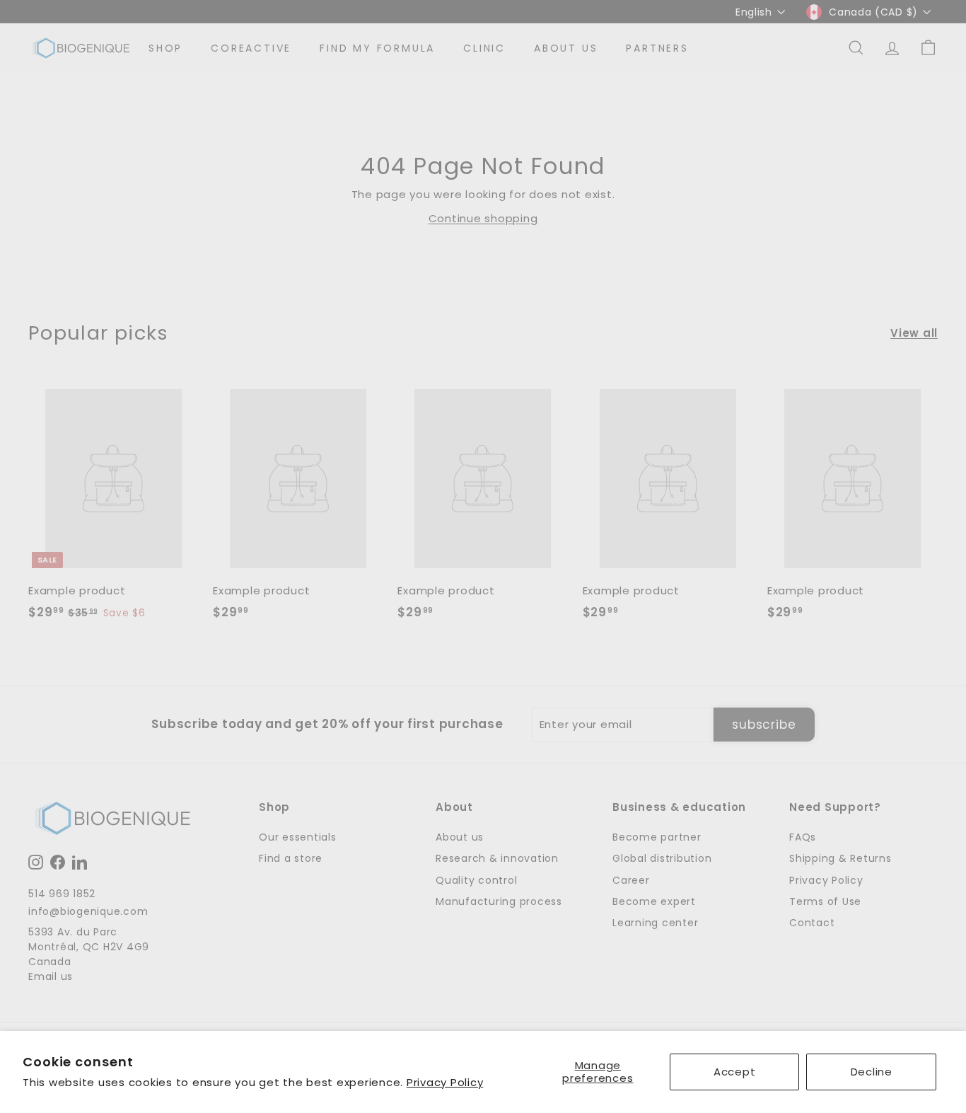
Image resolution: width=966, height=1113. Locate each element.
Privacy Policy (445, 1082)
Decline (871, 1071)
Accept (735, 1071)
